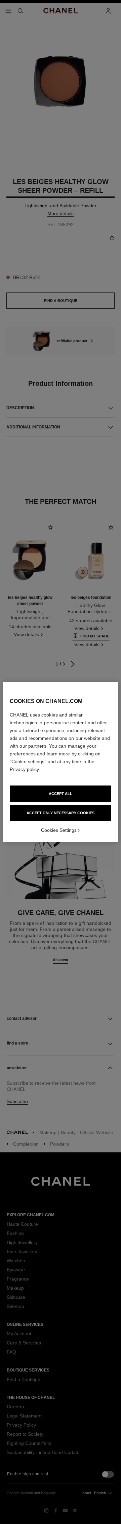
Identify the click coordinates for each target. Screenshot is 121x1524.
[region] (60, 762)
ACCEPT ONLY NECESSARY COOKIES (60, 813)
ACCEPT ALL (60, 794)
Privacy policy (24, 769)
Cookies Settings (59, 830)
